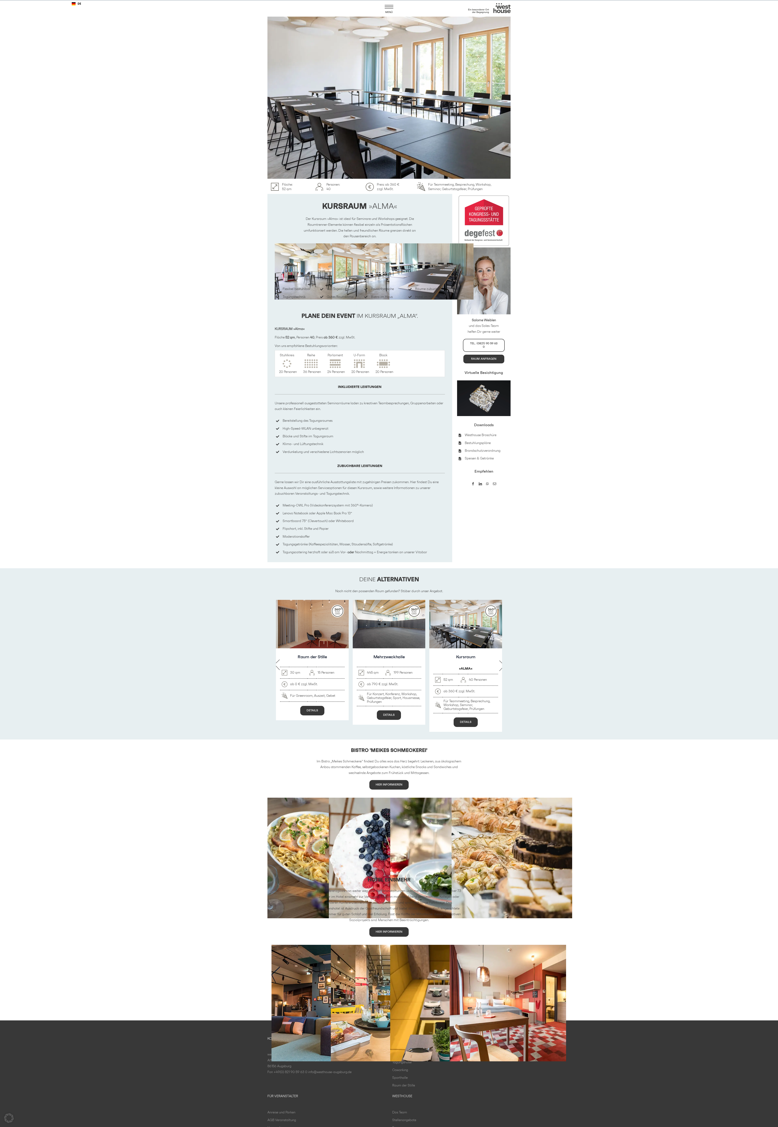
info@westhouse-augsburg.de (330, 1072)
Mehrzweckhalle (389, 657)
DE (79, 3)
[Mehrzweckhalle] (389, 601)
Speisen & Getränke (479, 458)
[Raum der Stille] (312, 601)
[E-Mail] (494, 484)
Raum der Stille (312, 657)
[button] (9, 1118)
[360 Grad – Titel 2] (484, 382)
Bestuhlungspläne (478, 443)
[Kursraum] (465, 601)
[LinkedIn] (480, 484)
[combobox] (76, 4)
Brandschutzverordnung (482, 450)
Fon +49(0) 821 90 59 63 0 (287, 1072)
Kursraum (465, 657)
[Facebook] (473, 484)
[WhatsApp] (487, 484)
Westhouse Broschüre (480, 435)
